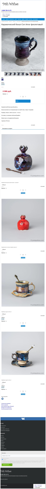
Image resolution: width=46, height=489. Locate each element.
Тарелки (2, 437)
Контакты (2, 427)
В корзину (23, 193)
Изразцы (2, 442)
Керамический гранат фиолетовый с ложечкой (9, 182)
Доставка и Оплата (4, 429)
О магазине (3, 425)
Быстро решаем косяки (6, 409)
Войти (4, 14)
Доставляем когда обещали (7, 406)
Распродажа (3, 448)
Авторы (2, 447)
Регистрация (8, 14)
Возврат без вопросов (6, 407)
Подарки (2, 445)
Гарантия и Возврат (5, 430)
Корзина (4, 15)
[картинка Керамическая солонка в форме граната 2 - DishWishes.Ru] (23, 220)
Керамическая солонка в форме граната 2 (9, 247)
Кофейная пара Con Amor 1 (6, 380)
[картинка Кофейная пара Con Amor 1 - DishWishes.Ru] (23, 353)
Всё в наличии (4, 405)
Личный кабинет (4, 479)
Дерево (2, 443)
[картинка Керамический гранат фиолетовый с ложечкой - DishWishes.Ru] (23, 156)
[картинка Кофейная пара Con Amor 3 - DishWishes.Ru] (23, 285)
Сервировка (3, 439)
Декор (1, 440)
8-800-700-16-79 (6, 10)
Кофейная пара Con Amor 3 (6, 311)
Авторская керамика (6, 403)
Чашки (2, 435)
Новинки (4, 459)
